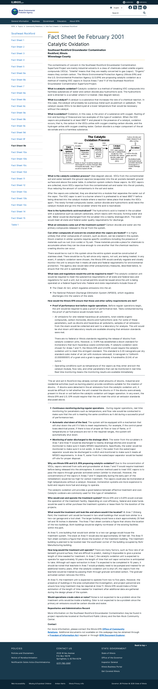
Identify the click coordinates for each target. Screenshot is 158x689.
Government (48, 21)
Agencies (129, 2)
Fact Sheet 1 (17, 40)
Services (143, 2)
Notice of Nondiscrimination (24, 658)
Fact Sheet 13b (19, 198)
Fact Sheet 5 (17, 66)
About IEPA (75, 21)
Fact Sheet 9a (18, 112)
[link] (130, 8)
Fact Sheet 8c (18, 106)
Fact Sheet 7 (17, 86)
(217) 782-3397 (63, 663)
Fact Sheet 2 (17, 47)
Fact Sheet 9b (18, 119)
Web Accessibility (18, 683)
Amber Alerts (60, 683)
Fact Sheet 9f (18, 139)
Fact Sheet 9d (18, 132)
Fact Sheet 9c (18, 126)
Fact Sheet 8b (18, 99)
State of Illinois (108, 653)
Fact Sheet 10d (19, 172)
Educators (61, 21)
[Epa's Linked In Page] (140, 8)
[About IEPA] (81, 20)
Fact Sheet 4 (18, 60)
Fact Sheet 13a (19, 192)
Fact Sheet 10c (19, 165)
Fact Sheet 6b (18, 80)
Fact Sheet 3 (17, 53)
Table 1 (15, 225)
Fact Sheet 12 (18, 185)
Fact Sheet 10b (19, 159)
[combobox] (118, 8)
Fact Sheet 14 (18, 211)
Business (36, 21)
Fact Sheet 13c (19, 205)
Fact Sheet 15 (18, 218)
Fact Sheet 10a (19, 152)
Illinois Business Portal (112, 667)
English (116, 8)
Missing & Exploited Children (40, 683)
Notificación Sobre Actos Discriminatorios (30, 662)
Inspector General (110, 662)
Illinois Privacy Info (76, 683)
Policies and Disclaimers (22, 653)
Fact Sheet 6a (18, 73)
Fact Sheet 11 (18, 178)
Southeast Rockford (23, 33)
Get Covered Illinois (111, 671)
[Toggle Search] (144, 13)
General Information (20, 21)
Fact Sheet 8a (18, 93)
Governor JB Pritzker (120, 683)
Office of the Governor (112, 658)
